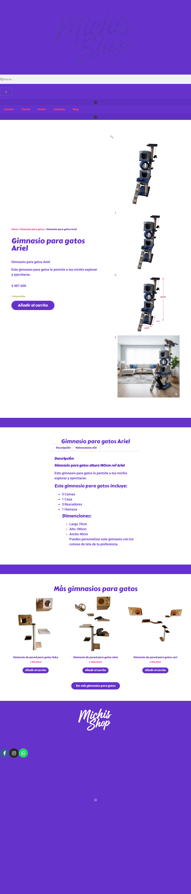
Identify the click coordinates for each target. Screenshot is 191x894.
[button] (95, 102)
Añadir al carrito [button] (35, 670)
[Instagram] (14, 753)
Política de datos (10, 763)
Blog (76, 109)
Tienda (25, 109)
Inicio (14, 229)
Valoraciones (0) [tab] (86, 448)
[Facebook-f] (4, 753)
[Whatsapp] (23, 753)
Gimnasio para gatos (32, 229)
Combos (9, 109)
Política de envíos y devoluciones (21, 776)
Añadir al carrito (33, 305)
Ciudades (59, 109)
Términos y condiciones (14, 769)
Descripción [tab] (63, 448)
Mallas (42, 109)
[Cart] (6, 91)
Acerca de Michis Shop (14, 782)
